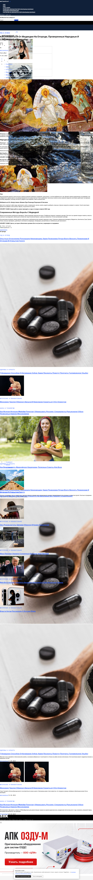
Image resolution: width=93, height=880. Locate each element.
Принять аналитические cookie (23, 876)
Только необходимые (37, 876)
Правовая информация (11, 10)
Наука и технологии (12, 45)
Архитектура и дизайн (13, 60)
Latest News (6, 7)
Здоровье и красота (12, 52)
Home (4, 6)
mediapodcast (4, 50)
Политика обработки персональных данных (18, 9)
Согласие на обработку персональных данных (19, 12)
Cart (4, 4)
